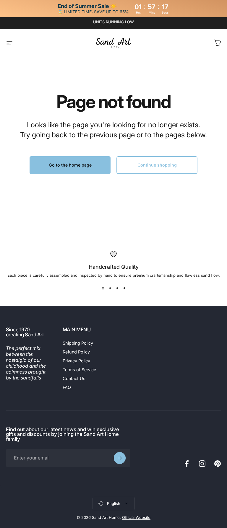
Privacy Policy (76, 360)
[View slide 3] (117, 288)
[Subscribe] (120, 458)
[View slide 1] (102, 288)
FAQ (67, 387)
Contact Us (74, 378)
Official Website (136, 517)
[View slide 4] (124, 288)
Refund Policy (76, 351)
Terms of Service (79, 369)
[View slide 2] (110, 288)
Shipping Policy (78, 343)
